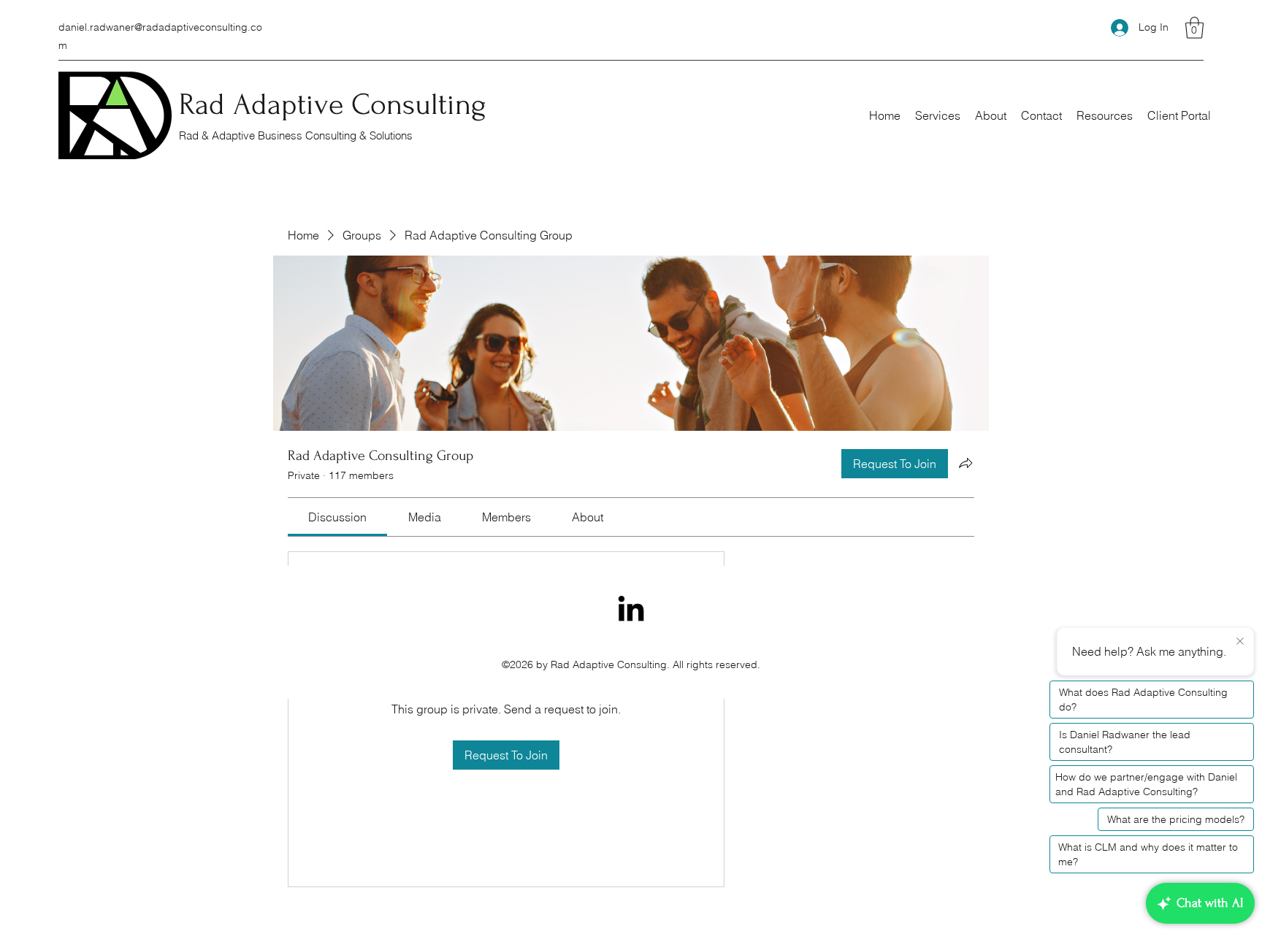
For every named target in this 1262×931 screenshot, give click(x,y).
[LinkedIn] (631, 608)
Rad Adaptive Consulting (332, 104)
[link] (337, 517)
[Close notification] (1240, 641)
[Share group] (965, 463)
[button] (1194, 28)
